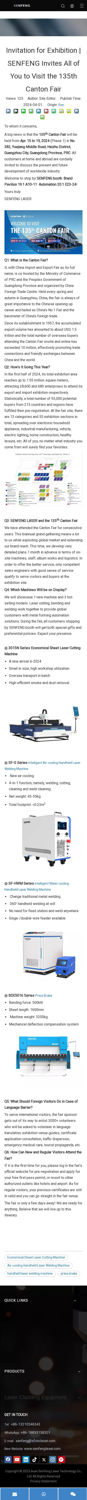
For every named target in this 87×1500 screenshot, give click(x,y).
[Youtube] (17, 1459)
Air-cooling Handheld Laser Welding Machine (38, 1265)
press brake (69, 1273)
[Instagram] (52, 1459)
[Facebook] (8, 1459)
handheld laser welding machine (30, 1273)
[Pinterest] (61, 1459)
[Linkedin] (25, 1459)
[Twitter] (43, 1459)
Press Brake (43, 995)
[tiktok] (34, 1459)
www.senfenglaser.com (42, 1449)
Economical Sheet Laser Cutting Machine (36, 1257)
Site (61, 105)
